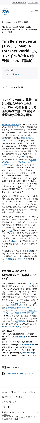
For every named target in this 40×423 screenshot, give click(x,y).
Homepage (6, 22)
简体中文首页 (33, 2)
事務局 (20, 321)
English (7, 74)
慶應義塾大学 (16, 305)
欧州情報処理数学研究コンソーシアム (21, 307)
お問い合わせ (14, 392)
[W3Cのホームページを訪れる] (5, 12)
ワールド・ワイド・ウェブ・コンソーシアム (20, 413)
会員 (16, 302)
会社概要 (19, 397)
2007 (26, 22)
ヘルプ (24, 392)
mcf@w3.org (27, 344)
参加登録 (28, 251)
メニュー (30, 12)
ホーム (4, 392)
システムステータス (9, 402)
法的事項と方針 (7, 397)
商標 (17, 417)
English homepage (19, 2)
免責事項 (10, 417)
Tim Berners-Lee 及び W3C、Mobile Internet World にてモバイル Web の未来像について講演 (19, 29)
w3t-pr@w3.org (9, 241)
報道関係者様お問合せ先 (15, 259)
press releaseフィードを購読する (20, 373)
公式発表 (17, 22)
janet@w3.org (27, 352)
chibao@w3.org (18, 336)
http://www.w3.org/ (10, 124)
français (16, 74)
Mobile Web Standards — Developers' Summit (19, 162)
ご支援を (32, 392)
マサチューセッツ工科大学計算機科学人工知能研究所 (19, 312)
